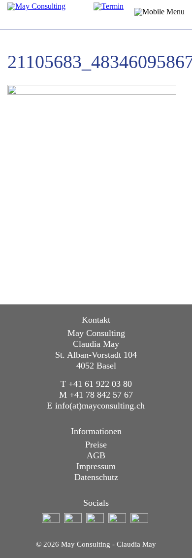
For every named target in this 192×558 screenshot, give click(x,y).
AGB (96, 455)
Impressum (96, 466)
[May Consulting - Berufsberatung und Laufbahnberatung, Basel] (64, 14)
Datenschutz (96, 477)
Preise (96, 444)
